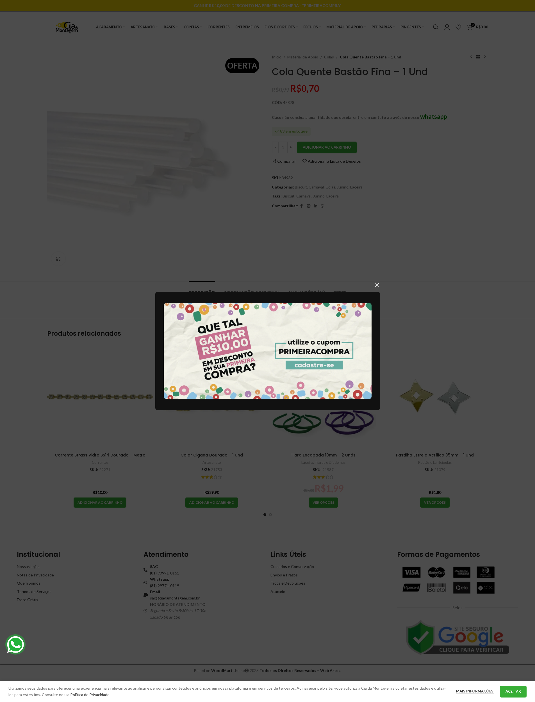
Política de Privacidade (90, 694)
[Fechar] (377, 285)
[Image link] (268, 350)
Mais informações (475, 691)
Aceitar (513, 691)
